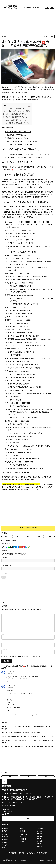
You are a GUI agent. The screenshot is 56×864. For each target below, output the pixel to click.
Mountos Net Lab (50, 860)
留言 (45, 36)
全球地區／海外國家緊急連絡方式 (16, 117)
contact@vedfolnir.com (17, 802)
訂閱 (47, 7)
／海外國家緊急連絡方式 (16, 138)
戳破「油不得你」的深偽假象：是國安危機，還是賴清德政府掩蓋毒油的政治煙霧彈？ (27, 728)
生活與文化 (40, 828)
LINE (28, 818)
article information (9, 540)
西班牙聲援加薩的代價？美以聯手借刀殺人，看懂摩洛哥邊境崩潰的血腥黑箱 (27, 746)
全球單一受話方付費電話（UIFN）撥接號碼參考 (21, 141)
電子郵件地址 (4, 641)
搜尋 (28, 536)
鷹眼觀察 (12, 6)
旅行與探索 (4, 36)
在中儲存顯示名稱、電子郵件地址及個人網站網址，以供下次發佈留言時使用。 (22, 656)
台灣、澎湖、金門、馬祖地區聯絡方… (17, 111)
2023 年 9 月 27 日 (10, 685)
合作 (52, 7)
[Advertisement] (28, 22)
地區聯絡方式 (18, 132)
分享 (6, 536)
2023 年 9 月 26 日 (10, 671)
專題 (49, 536)
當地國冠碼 (21, 157)
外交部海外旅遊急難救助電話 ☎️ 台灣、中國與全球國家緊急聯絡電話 (25, 44)
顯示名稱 (3, 634)
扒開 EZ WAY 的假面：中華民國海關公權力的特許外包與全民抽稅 (23, 736)
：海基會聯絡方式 (16, 135)
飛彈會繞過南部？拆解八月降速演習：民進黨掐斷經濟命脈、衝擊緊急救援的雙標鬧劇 (27, 741)
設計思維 (22, 828)
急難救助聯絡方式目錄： (20, 108)
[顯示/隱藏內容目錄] (28, 105)
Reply (7, 681)
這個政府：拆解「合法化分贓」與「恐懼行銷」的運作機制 (21, 733)
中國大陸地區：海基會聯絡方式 (15, 114)
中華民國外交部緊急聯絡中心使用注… (18, 123)
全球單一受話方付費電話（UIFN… (16, 120)
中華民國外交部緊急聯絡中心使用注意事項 (19, 145)
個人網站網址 (4, 649)
